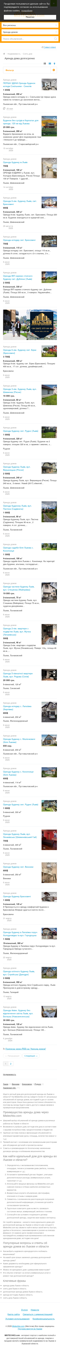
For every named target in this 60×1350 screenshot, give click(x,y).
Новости (35, 1309)
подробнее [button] (26, 10)
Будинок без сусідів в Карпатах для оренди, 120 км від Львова (20, 122)
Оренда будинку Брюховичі (17, 896)
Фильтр (10, 70)
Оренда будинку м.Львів (15, 162)
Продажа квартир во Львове (30, 1328)
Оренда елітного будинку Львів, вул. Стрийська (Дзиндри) (19, 973)
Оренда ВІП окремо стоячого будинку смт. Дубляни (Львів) (17, 277)
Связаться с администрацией (37, 1314)
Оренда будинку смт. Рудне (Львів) (20, 804)
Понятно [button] (30, 17)
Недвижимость (9, 1074)
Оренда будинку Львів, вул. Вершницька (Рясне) (16, 468)
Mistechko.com (18, 1326)
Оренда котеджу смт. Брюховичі (19, 239)
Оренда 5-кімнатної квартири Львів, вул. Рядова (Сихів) (18, 675)
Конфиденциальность (44, 1318)
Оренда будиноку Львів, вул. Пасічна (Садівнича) (17, 507)
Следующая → (30, 1055)
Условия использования (17, 1318)
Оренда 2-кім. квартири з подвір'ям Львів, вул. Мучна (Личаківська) (17, 631)
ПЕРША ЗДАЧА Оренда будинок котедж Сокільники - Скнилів (19, 84)
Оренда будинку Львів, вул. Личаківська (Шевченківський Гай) (20, 835)
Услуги (24, 1309)
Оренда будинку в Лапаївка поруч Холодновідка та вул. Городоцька (20, 934)
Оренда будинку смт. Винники (18, 866)
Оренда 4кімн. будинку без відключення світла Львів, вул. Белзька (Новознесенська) (18, 1013)
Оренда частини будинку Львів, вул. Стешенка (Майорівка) (18, 588)
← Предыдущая (12, 1055)
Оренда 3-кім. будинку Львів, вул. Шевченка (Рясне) (20, 390)
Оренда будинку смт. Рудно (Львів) (20, 430)
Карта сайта (14, 1314)
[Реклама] (30, 324)
